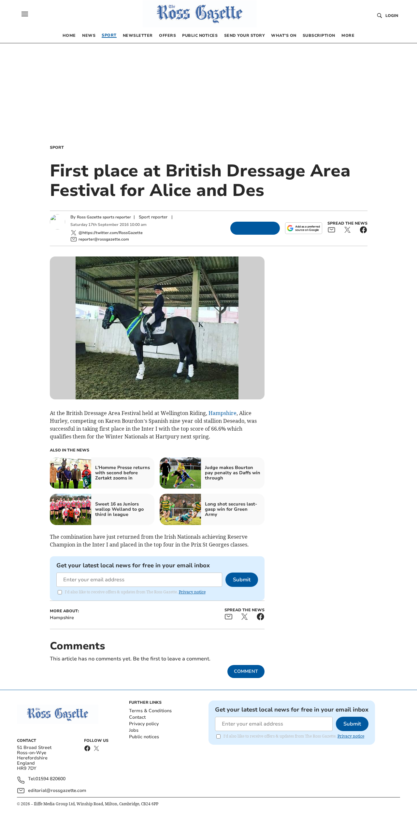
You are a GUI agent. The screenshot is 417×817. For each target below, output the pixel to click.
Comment (246, 671)
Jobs (133, 730)
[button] (25, 14)
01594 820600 (50, 779)
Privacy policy (144, 724)
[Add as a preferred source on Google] (303, 228)
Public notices (144, 737)
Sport (57, 147)
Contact (137, 717)
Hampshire (222, 413)
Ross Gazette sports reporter (104, 217)
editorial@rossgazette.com (57, 790)
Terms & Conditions (150, 711)
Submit (242, 579)
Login (391, 15)
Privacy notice (192, 591)
